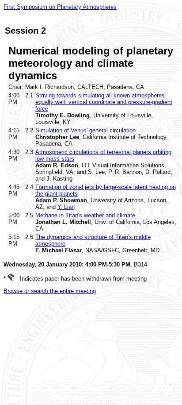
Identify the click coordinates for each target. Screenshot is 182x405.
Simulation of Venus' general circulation (85, 130)
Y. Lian (66, 207)
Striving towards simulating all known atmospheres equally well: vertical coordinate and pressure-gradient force (103, 102)
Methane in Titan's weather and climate (85, 215)
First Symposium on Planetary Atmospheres (60, 7)
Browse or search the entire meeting (50, 291)
